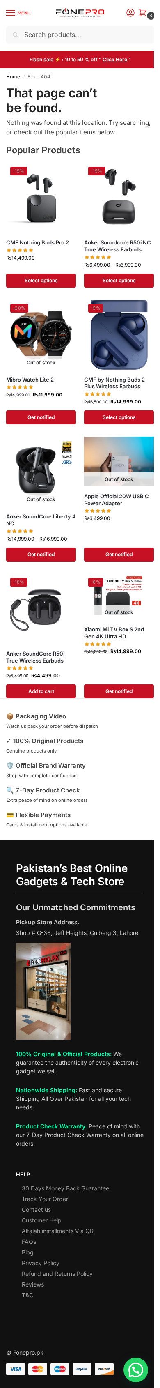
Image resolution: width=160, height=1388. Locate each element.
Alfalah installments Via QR (58, 1230)
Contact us (36, 1209)
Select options (41, 280)
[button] (144, 13)
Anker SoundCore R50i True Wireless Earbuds (35, 657)
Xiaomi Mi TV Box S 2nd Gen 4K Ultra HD (114, 633)
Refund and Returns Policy (57, 1273)
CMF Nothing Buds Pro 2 (37, 242)
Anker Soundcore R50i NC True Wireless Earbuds (117, 246)
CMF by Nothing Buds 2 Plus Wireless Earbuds (114, 383)
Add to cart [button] (41, 691)
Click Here (115, 59)
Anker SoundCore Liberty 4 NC (41, 520)
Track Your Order (45, 1198)
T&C (27, 1294)
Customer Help (42, 1220)
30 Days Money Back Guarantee (65, 1188)
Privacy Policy (40, 1262)
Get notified (41, 417)
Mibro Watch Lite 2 (30, 379)
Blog (28, 1252)
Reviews (33, 1284)
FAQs (29, 1241)
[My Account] (130, 13)
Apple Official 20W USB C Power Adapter (116, 499)
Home (13, 77)
